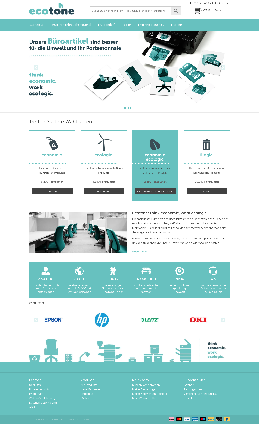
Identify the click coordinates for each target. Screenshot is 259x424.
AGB (32, 407)
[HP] (102, 320)
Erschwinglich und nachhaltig (155, 191)
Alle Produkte (89, 385)
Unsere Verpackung (41, 389)
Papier (126, 24)
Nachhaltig (103, 191)
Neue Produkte (90, 389)
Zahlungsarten (193, 389)
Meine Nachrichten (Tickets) (149, 393)
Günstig (52, 191)
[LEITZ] (150, 320)
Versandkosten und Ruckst (200, 393)
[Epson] (53, 320)
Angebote (87, 393)
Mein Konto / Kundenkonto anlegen (211, 3)
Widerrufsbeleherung (42, 398)
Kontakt (189, 398)
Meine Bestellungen (144, 389)
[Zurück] (36, 67)
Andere (207, 191)
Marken (176, 24)
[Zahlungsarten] (171, 419)
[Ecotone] (59, 9)
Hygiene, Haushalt (151, 24)
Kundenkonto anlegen (146, 385)
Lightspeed (84, 419)
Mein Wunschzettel (144, 398)
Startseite (37, 24)
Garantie (189, 385)
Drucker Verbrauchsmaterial (71, 24)
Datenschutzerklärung (43, 402)
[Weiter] (223, 67)
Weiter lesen (140, 252)
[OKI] (198, 320)
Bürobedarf (106, 24)
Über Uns (35, 385)
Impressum (36, 393)
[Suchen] (176, 10)
